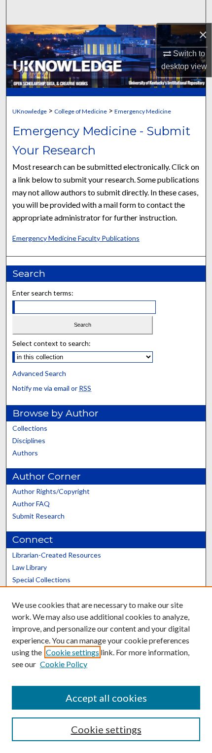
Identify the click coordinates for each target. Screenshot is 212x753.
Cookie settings (72, 652)
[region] (106, 669)
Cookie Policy (63, 664)
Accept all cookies (106, 698)
